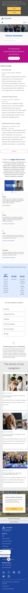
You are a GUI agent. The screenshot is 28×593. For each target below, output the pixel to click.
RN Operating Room (6, 69)
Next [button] (22, 185)
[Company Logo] (6, 18)
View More (14, 151)
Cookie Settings (13, 5)
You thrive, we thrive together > (8, 240)
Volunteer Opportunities (7, 582)
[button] (24, 40)
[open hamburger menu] (2, 22)
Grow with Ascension (7, 574)
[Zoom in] (24, 345)
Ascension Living (6, 590)
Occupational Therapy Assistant (9, 96)
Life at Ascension (6, 572)
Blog (3, 569)
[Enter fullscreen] (24, 352)
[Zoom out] (24, 347)
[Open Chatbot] (8, 559)
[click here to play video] (14, 185)
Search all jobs (5, 580)
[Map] (14, 360)
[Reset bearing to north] (24, 349)
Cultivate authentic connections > (9, 257)
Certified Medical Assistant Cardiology (11, 123)
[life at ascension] (14, 200)
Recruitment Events (6, 577)
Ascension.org (5, 588)
